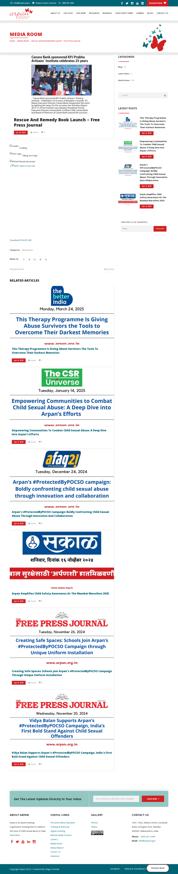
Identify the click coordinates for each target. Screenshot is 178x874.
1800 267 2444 (67, 3)
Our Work (81, 13)
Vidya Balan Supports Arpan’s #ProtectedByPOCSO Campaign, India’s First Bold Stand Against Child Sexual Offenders (62, 755)
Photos (94, 823)
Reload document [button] (26, 162)
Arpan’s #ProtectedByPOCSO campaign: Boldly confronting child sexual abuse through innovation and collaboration (60, 514)
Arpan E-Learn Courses (45, 3)
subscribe (152, 799)
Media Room (23, 41)
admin (35, 132)
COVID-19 (55, 852)
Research (107, 13)
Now (162, 868)
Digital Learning (57, 831)
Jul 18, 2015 (21, 132)
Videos (94, 827)
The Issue (68, 13)
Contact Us (162, 13)
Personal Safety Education (62, 823)
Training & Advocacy (60, 827)
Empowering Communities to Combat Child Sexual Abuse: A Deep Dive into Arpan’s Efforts (59, 433)
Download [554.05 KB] (20, 240)
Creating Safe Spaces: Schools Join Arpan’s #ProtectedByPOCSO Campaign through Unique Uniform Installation (62, 673)
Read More (15, 835)
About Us (55, 13)
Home (12, 41)
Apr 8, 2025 (19, 360)
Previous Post (17, 269)
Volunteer (55, 856)
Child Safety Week (124, 13)
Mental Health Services (61, 835)
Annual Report (57, 848)
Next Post (109, 269)
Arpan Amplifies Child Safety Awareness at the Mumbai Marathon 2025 (60, 594)
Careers (140, 13)
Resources (94, 13)
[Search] (165, 95)
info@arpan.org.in (21, 3)
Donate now (155, 3)
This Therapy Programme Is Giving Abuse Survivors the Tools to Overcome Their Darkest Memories (55, 351)
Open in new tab (27, 166)
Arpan (33, 360)
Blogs (150, 13)
